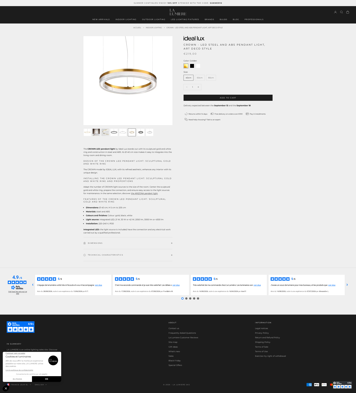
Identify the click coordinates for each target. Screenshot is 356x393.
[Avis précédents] (33, 285)
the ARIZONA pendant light (144, 193)
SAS (188, 385)
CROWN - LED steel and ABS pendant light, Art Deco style (194, 28)
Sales (171, 356)
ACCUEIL (137, 28)
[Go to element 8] (150, 132)
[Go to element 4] (114, 132)
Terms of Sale (261, 347)
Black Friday (175, 360)
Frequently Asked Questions (182, 333)
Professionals (254, 19)
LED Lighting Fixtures (185, 19)
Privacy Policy (262, 333)
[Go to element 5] (123, 132)
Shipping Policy (262, 342)
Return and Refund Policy (267, 337)
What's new (174, 351)
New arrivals (101, 19)
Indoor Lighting (126, 19)
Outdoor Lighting (153, 19)
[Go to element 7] (141, 132)
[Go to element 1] (87, 132)
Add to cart (228, 97)
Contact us (174, 328)
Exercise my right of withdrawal (270, 356)
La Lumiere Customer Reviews (183, 337)
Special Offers (175, 365)
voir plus (98, 285)
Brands (209, 19)
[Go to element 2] (96, 132)
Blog (236, 19)
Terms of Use (261, 351)
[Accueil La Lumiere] (178, 12)
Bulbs (223, 19)
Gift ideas (173, 347)
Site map (173, 342)
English (39, 385)
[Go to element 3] (105, 132)
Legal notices (261, 328)
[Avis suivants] (347, 285)
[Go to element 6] (132, 132)
